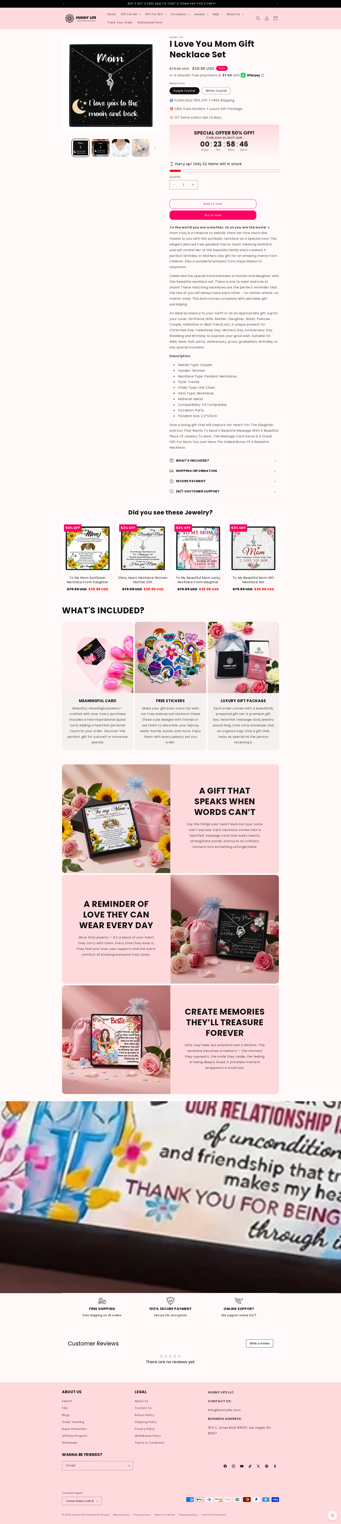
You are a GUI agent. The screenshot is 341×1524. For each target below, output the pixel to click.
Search (67, 1401)
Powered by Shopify (98, 1515)
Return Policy (144, 1415)
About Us (141, 1401)
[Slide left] (66, 147)
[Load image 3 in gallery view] (121, 148)
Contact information (213, 1514)
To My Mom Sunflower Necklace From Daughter (88, 580)
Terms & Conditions (149, 1443)
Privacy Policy (145, 1429)
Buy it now (213, 215)
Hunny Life (78, 1515)
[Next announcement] (277, 3)
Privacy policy (142, 1514)
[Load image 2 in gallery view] (101, 148)
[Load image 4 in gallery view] (141, 148)
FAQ (65, 1408)
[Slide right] (155, 147)
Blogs (66, 1415)
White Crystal (216, 91)
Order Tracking (73, 1422)
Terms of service (164, 1514)
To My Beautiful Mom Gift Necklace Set (253, 580)
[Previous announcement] (63, 3)
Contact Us (143, 1408)
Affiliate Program (74, 1436)
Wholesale (69, 1443)
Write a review (260, 1343)
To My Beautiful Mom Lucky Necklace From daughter (198, 580)
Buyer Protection (74, 1429)
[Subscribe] (128, 1465)
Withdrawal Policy (148, 1436)
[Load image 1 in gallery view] (81, 148)
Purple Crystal (184, 91)
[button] (130, 14)
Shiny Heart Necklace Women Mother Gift (143, 580)
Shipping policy (188, 1514)
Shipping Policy (146, 1422)
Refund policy (121, 1514)
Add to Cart (87, 589)
